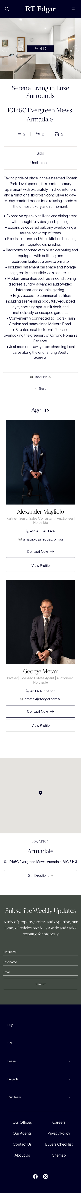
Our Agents (22, 1133)
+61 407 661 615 (43, 691)
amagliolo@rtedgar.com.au (43, 539)
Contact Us (22, 1144)
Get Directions (38, 876)
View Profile (40, 566)
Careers (59, 1122)
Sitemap (59, 1155)
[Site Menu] (73, 9)
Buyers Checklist (59, 1144)
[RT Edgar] (40, 9)
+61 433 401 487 (43, 531)
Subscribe (40, 984)
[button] (5, 48)
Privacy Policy (59, 1133)
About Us (22, 1155)
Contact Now (37, 552)
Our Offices (22, 1122)
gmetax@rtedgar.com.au (42, 699)
